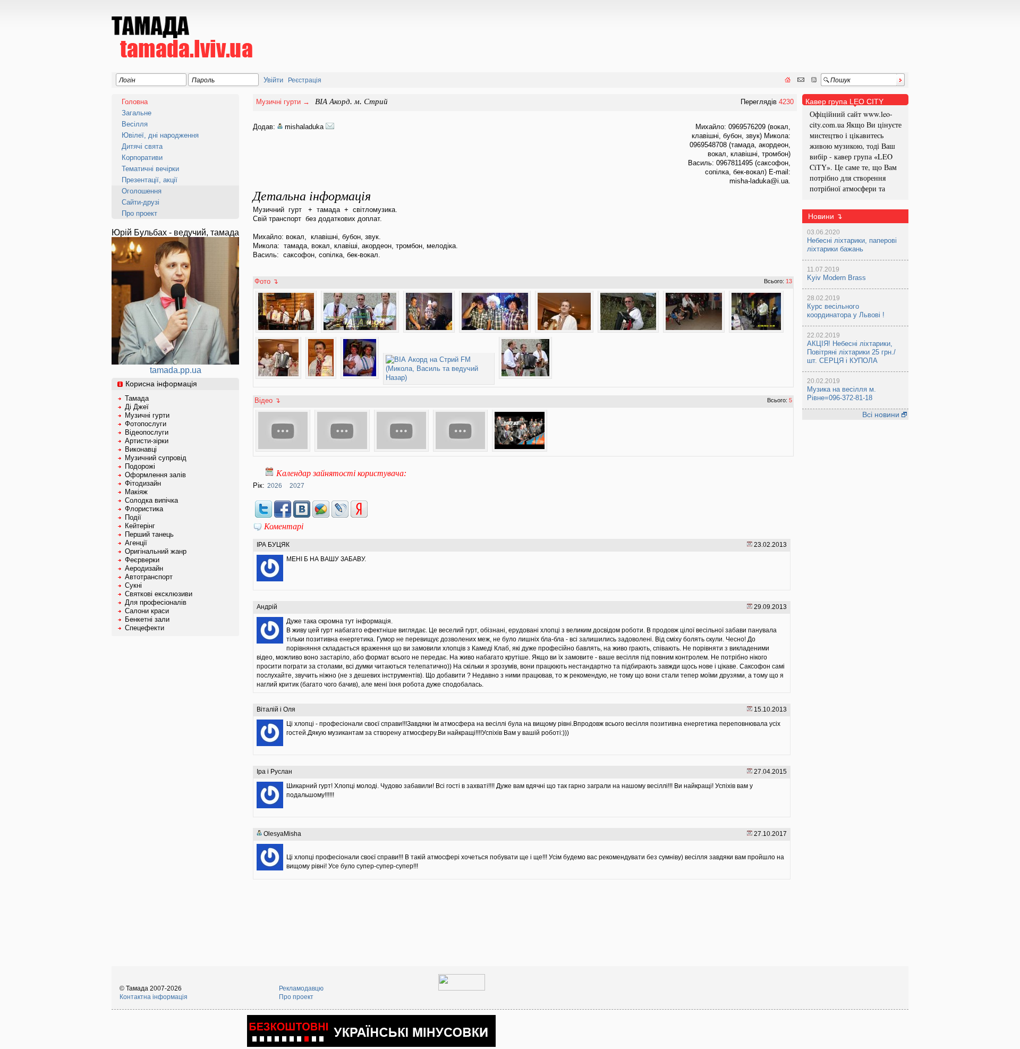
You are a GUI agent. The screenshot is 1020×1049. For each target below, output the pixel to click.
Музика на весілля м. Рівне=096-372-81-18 (841, 393)
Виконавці (141, 449)
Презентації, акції (149, 180)
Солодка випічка (151, 500)
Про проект (139, 213)
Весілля (135, 124)
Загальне (136, 113)
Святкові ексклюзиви (158, 594)
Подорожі (140, 466)
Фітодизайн (143, 483)
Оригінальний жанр (155, 551)
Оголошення (142, 191)
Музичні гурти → (283, 102)
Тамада (137, 398)
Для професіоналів (155, 602)
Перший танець (149, 534)
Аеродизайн (144, 568)
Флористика (144, 509)
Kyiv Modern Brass (836, 278)
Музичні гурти (147, 415)
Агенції (136, 543)
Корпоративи (142, 158)
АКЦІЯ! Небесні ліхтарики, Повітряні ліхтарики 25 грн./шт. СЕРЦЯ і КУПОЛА (851, 352)
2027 (297, 485)
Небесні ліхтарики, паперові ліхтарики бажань (852, 244)
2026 (274, 485)
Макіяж (136, 492)
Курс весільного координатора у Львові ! (846, 310)
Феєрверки (142, 560)
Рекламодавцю (301, 988)
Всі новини (882, 414)
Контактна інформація (154, 997)
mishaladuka (304, 127)
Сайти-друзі (140, 202)
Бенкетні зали (147, 619)
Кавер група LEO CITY (844, 101)
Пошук (840, 80)
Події (133, 517)
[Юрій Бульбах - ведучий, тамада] (175, 361)
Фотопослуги (145, 424)
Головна (135, 102)
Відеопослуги (146, 432)
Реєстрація (304, 80)
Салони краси (147, 611)
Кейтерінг (140, 526)
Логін (127, 80)
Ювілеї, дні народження (160, 135)
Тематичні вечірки (150, 169)
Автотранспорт (149, 577)
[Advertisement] (715, 30)
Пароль (203, 80)
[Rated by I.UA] (461, 988)
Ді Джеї (137, 407)
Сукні (133, 585)
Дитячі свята (142, 146)
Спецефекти (144, 628)
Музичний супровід (155, 458)
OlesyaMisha (281, 833)
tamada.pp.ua (175, 370)
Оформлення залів (155, 475)
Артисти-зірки (146, 441)
